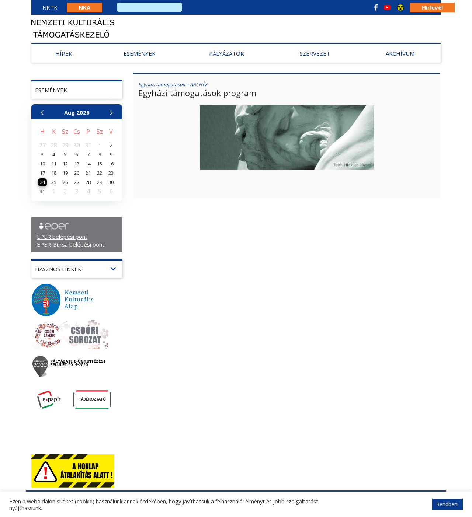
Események (140, 53)
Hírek (63, 53)
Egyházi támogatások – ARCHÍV (172, 84)
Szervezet (315, 53)
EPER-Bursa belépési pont (70, 244)
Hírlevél (432, 7)
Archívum (400, 53)
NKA (84, 7)
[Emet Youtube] (387, 7)
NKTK (50, 7)
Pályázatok (226, 53)
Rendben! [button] (447, 504)
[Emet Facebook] (376, 7)
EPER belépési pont (62, 236)
